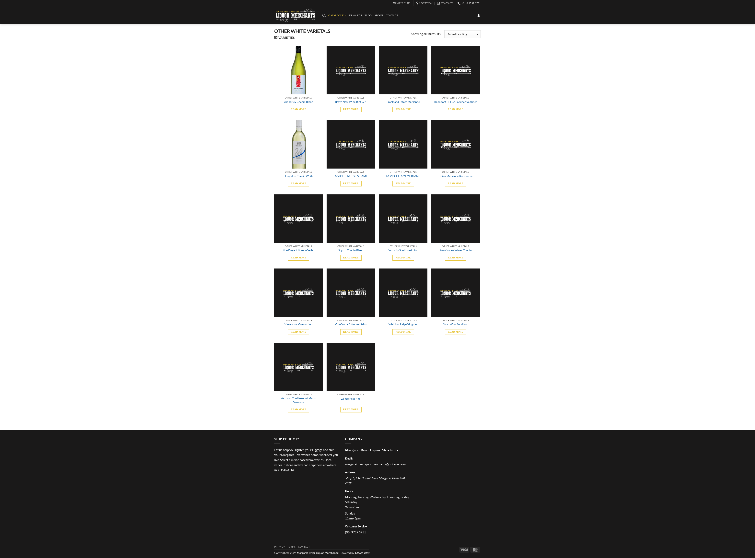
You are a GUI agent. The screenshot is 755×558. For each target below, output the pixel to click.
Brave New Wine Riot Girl (350, 101)
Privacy (279, 546)
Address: (350, 472)
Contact (392, 15)
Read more (298, 109)
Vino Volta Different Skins (351, 324)
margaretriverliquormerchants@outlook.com (375, 464)
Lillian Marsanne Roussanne (455, 176)
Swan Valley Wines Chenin (455, 250)
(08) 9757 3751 (355, 532)
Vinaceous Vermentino (298, 324)
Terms (291, 546)
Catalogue (336, 15)
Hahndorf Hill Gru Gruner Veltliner (455, 101)
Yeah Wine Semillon (455, 324)
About (378, 15)
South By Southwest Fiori (403, 250)
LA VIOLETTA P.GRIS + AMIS (350, 176)
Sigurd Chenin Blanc (350, 250)
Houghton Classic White (298, 176)
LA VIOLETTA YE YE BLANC (403, 176)
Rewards (355, 15)
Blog (368, 15)
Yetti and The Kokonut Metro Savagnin (298, 400)
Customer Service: (356, 526)
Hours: (349, 491)
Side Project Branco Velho (298, 250)
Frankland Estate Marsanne (403, 101)
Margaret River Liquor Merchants (371, 450)
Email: (349, 458)
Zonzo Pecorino (351, 398)
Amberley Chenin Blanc (298, 101)
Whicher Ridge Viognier (403, 324)
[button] (402, 3)
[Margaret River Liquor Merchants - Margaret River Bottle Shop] (295, 16)
